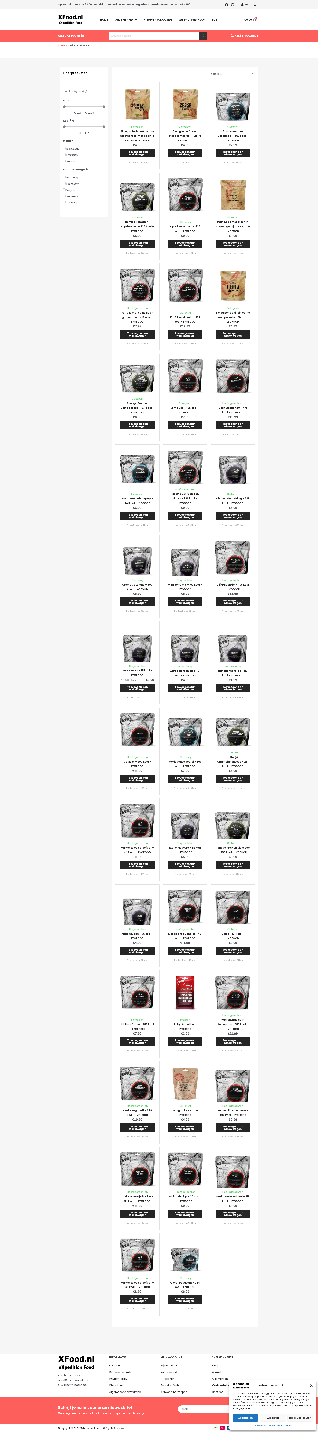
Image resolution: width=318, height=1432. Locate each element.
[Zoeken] (203, 36)
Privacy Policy (275, 1425)
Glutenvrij (232, 126)
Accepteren (245, 1418)
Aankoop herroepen (174, 1392)
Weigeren (273, 1418)
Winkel (216, 1372)
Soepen (233, 752)
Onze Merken (124, 20)
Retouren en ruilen (121, 1372)
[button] (311, 1385)
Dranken (185, 1019)
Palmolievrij (185, 666)
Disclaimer (116, 1385)
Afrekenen (167, 1379)
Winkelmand (169, 1372)
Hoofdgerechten (137, 308)
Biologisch (137, 126)
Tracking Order (171, 1385)
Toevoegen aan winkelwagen (137, 153)
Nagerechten (185, 580)
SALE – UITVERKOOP (191, 20)
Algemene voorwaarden (125, 1392)
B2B (214, 20)
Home (104, 20)
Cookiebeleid (259, 1425)
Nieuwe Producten (158, 20)
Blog (215, 1365)
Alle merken (220, 1379)
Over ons (287, 1425)
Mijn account (169, 1365)
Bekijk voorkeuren (300, 1418)
